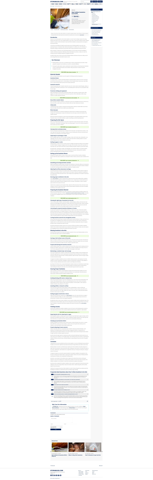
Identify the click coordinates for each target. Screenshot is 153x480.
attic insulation (83, 303)
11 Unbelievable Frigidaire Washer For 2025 (96, 45)
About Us (79, 470)
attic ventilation (55, 178)
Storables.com (55, 406)
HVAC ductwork (69, 295)
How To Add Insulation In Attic (71, 198)
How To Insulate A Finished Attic (71, 160)
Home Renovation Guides (64, 29)
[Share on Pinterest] (77, 16)
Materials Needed (94, 14)
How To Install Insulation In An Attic (71, 312)
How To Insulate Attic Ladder (71, 275)
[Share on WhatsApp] (78, 16)
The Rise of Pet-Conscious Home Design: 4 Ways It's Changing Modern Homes (96, 40)
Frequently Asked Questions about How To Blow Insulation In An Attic (96, 24)
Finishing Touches (94, 21)
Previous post (53, 465)
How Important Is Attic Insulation (71, 97)
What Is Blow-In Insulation (71, 72)
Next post (100, 465)
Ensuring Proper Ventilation (95, 20)
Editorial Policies (72, 407)
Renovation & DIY (56, 29)
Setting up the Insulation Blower (95, 16)
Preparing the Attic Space (94, 15)
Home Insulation (71, 29)
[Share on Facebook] (74, 16)
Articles (52, 29)
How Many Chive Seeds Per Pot (95, 41)
